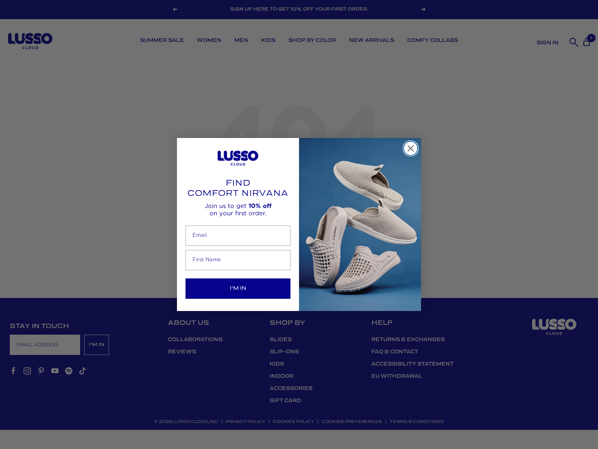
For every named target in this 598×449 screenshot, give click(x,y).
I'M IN (238, 288)
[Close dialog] (411, 148)
